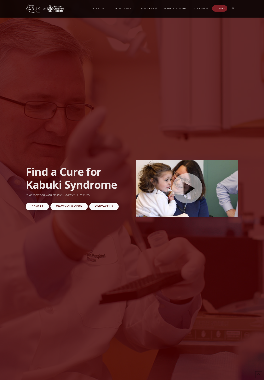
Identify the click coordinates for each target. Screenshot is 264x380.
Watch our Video (69, 206)
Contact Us (104, 206)
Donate (37, 206)
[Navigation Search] (233, 8)
